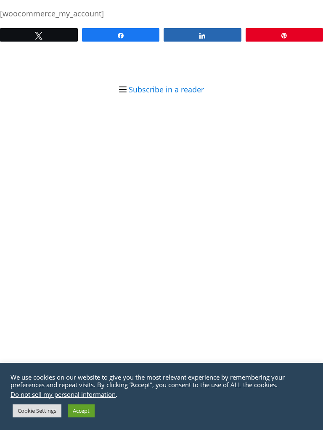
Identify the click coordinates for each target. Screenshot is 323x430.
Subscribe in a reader (166, 89)
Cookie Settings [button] (37, 410)
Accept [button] (81, 410)
